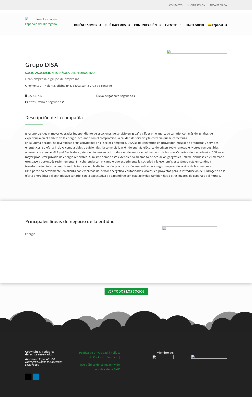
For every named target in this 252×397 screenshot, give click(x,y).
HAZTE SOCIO (195, 25)
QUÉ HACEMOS (115, 25)
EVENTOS (171, 25)
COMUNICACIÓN (145, 25)
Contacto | (113, 357)
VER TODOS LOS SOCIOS (126, 291)
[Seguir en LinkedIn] (36, 377)
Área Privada (218, 5)
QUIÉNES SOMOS (85, 25)
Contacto (176, 5)
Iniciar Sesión (196, 5)
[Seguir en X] (28, 377)
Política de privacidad (93, 352)
